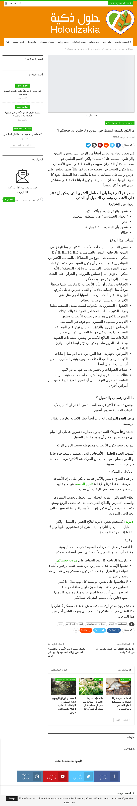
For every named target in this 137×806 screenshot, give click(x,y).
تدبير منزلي (94, 42)
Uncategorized (22, 129)
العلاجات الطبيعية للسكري (66, 679)
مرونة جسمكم (67, 560)
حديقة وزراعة (63, 42)
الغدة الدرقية (70, 624)
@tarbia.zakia (64, 761)
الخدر (81, 624)
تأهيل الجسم (85, 484)
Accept (12, 798)
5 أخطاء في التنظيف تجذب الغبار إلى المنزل (22, 134)
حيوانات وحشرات (47, 42)
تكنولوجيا (32, 42)
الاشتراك (9, 199)
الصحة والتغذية (113, 123)
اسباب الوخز (122, 624)
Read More (69, 803)
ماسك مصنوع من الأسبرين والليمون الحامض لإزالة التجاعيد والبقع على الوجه (66, 652)
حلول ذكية (107, 42)
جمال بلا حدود (23, 85)
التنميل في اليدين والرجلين (96, 624)
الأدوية (130, 521)
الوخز (60, 624)
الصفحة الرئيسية (122, 42)
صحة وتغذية (127, 123)
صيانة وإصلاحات (79, 42)
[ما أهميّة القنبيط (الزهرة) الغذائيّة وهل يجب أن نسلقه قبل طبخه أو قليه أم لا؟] (91, 686)
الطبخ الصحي (18, 42)
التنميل (111, 624)
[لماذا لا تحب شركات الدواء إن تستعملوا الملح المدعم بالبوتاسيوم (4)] (118, 686)
